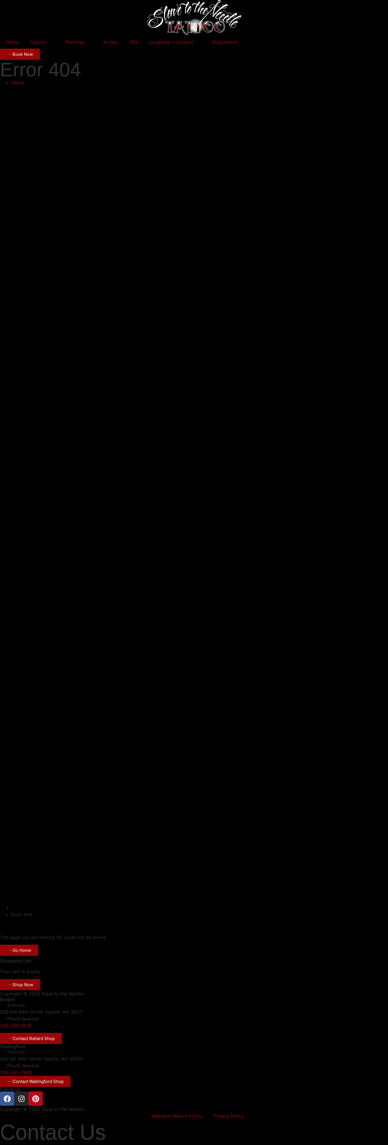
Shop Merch (225, 42)
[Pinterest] (35, 1099)
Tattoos (38, 42)
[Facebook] (7, 1099)
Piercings (75, 42)
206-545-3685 (16, 1072)
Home (12, 42)
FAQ (133, 42)
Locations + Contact (171, 42)
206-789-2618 (15, 1025)
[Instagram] (21, 1099)
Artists (110, 42)
